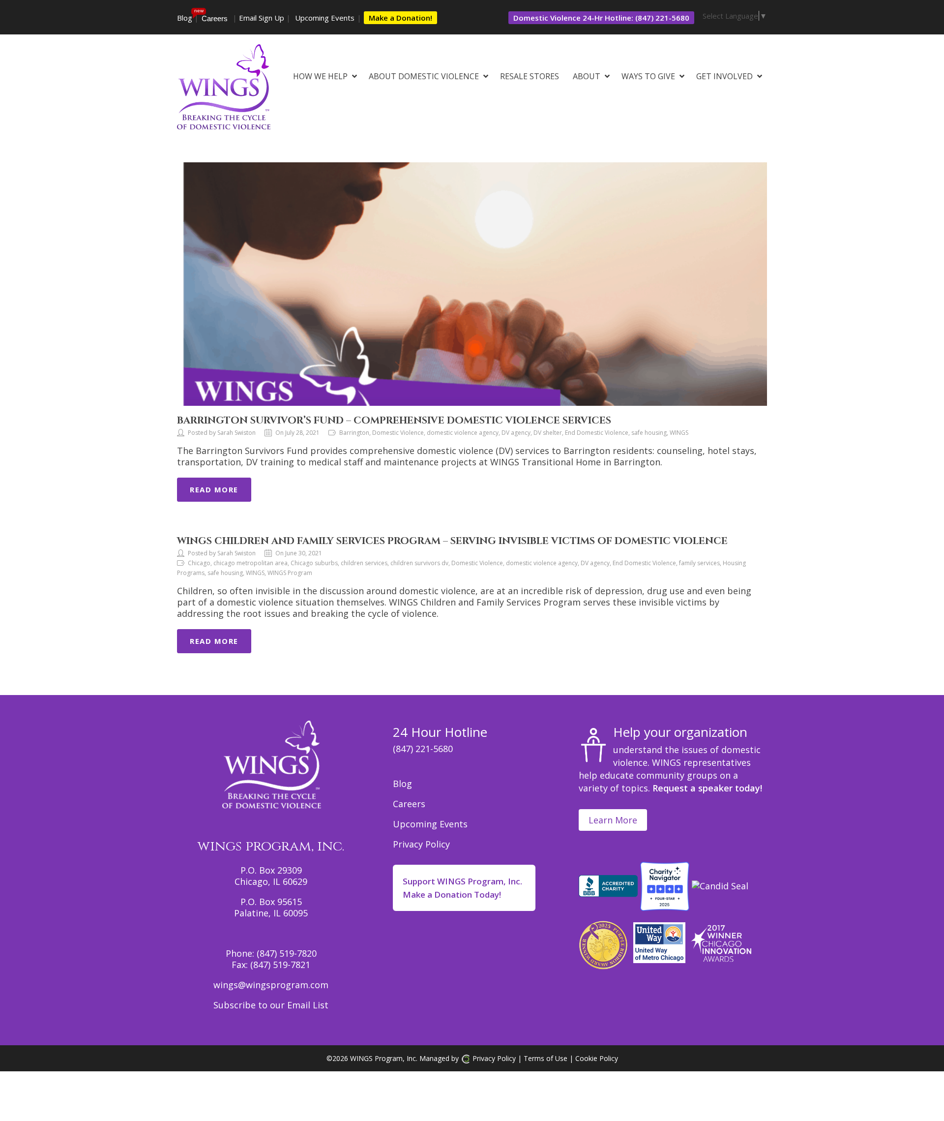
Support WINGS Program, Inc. (462, 888)
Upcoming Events (324, 18)
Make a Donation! (400, 18)
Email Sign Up (261, 18)
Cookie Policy (596, 1058)
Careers (215, 18)
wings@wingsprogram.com (270, 985)
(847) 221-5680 (423, 749)
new (199, 10)
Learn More (613, 820)
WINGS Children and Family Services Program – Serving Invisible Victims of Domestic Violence (452, 540)
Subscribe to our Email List (270, 1005)
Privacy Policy (421, 844)
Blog (184, 18)
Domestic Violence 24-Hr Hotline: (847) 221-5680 (601, 18)
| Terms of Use (541, 1058)
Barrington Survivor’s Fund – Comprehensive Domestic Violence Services (394, 420)
